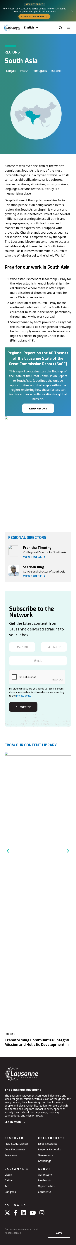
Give (59, 1232)
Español (56, 71)
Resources (11, 1155)
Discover (14, 1138)
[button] (68, 28)
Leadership (44, 1180)
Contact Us (44, 1192)
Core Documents (15, 1149)
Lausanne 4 (16, 1169)
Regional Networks (49, 1149)
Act (7, 1186)
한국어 (24, 71)
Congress (10, 1192)
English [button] (29, 27)
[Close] (72, 10)
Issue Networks (47, 1143)
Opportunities (46, 1186)
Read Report (38, 408)
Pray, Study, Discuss (17, 1143)
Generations (45, 1155)
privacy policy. (24, 695)
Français (10, 71)
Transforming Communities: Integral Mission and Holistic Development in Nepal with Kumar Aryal (37, 1045)
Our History (45, 1174)
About (44, 1169)
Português (39, 71)
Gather (9, 1180)
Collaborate (51, 1138)
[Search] (60, 27)
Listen (8, 1174)
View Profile (32, 556)
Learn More (13, 1122)
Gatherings (44, 1161)
